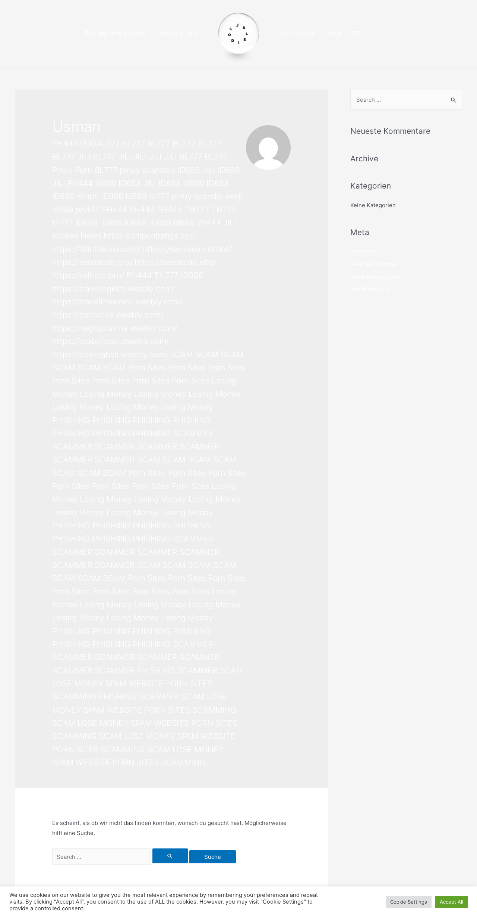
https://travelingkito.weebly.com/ (113, 288)
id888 (105, 183)
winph (88, 196)
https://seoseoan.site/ (175, 262)
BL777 (133, 143)
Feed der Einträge (373, 264)
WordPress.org (370, 289)
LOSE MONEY (77, 683)
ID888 (188, 170)
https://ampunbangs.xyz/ (150, 235)
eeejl (233, 196)
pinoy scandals (147, 170)
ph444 (87, 209)
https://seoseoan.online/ (187, 249)
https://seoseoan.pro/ (92, 262)
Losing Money (106, 394)
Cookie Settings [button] (408, 902)
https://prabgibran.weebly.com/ (110, 341)
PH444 (65, 143)
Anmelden (363, 251)
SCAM (181, 354)
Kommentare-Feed (374, 276)
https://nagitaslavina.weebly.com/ (114, 328)
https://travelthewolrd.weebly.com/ (117, 301)
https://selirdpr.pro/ (88, 275)
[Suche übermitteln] (170, 855)
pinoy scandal (197, 196)
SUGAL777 (100, 143)
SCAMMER (193, 433)
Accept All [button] (451, 902)
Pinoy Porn (72, 170)
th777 (62, 222)
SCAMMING (74, 696)
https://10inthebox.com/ (96, 249)
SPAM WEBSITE (134, 683)
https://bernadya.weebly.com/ (107, 314)
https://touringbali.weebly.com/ (110, 354)
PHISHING (71, 420)
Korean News (76, 235)
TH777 (196, 209)
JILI (84, 156)
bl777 (159, 196)
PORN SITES (189, 683)
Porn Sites (147, 367)
